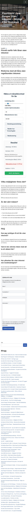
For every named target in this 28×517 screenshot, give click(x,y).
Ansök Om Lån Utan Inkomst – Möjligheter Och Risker (11, 420)
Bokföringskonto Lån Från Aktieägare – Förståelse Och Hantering (14, 484)
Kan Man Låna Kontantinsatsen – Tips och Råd (10, 508)
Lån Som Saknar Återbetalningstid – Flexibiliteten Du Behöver (13, 491)
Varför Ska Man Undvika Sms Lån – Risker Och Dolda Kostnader (14, 354)
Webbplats (4, 297)
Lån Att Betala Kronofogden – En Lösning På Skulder (11, 447)
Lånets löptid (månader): (12, 108)
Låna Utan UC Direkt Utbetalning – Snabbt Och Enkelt (11, 377)
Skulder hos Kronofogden (11, 130)
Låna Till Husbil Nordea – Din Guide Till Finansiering (11, 495)
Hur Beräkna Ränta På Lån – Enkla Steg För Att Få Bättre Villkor (14, 445)
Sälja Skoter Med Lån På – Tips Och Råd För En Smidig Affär (13, 427)
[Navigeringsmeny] (25, 2)
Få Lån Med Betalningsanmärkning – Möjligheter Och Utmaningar (14, 486)
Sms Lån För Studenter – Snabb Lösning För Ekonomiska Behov (14, 406)
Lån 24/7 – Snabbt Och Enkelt (7, 441)
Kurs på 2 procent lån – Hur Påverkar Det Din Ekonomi (12, 367)
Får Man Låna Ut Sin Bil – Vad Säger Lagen (9, 358)
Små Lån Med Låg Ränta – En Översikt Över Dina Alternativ (13, 414)
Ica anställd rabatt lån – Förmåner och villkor (10, 498)
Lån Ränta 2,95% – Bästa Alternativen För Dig (10, 502)
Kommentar (5, 303)
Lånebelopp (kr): (10, 101)
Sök (2, 342)
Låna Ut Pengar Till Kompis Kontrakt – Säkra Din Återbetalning (13, 402)
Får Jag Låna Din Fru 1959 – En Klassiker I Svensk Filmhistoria (13, 443)
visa (6, 48)
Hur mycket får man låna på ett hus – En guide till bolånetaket (13, 504)
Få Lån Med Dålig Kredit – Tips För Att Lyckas (10, 404)
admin (4, 26)
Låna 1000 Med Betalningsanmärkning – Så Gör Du (11, 435)
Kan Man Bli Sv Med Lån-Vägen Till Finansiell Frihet (11, 361)
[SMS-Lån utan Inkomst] (5, 2)
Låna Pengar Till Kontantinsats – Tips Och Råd (10, 478)
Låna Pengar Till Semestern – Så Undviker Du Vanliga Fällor (13, 470)
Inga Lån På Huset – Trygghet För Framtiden (10, 372)
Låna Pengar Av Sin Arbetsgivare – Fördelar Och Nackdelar (12, 356)
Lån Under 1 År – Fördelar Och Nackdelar (9, 459)
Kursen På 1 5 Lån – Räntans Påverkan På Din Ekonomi (12, 457)
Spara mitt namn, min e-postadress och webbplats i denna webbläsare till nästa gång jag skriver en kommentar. (13, 323)
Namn (4, 286)
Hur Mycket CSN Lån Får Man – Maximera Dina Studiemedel (13, 422)
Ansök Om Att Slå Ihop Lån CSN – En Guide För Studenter (12, 429)
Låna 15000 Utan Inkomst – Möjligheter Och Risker (11, 453)
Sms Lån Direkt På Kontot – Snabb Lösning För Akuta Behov (13, 365)
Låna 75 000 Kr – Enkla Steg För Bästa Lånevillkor (11, 455)
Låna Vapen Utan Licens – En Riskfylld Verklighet (11, 375)
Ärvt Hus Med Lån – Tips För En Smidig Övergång (11, 400)
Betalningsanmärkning (14, 124)
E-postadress (5, 292)
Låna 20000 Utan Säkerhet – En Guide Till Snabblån (11, 363)
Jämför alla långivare (14, 173)
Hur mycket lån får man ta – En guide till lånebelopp (11, 510)
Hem (3, 7)
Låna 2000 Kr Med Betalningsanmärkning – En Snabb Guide (13, 384)
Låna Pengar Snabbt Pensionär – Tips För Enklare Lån (11, 506)
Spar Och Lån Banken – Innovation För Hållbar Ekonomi (12, 412)
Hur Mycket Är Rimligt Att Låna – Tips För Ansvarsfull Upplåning (13, 493)
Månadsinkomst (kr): (11, 115)
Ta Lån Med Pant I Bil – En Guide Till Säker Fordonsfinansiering (13, 389)
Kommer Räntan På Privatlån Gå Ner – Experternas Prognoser (13, 387)
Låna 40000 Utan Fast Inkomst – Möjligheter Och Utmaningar (13, 398)
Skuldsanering (11, 136)
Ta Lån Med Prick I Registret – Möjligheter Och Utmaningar (12, 500)
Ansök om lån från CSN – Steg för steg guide (10, 379)
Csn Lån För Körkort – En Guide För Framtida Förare (11, 476)
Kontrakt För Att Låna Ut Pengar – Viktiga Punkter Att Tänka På (13, 468)
